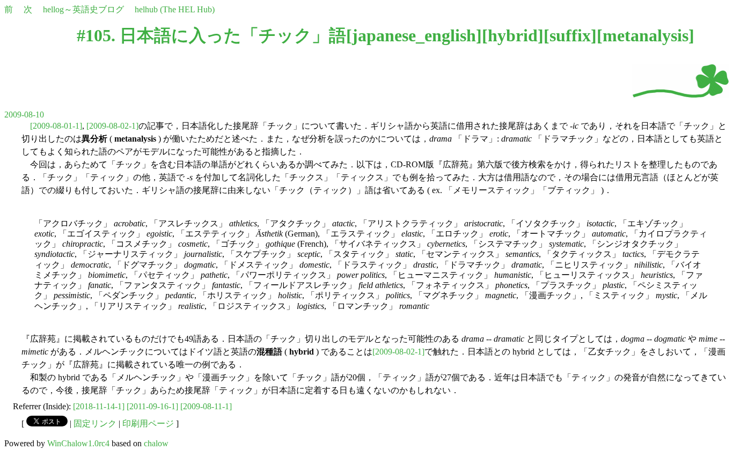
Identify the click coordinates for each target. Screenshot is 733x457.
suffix (570, 35)
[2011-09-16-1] (152, 406)
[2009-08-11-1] (206, 406)
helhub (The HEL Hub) (175, 9)
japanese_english (414, 35)
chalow (156, 443)
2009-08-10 (24, 114)
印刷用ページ (148, 423)
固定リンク (95, 423)
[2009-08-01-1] (56, 125)
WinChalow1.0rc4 (78, 443)
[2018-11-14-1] (98, 406)
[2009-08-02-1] (112, 125)
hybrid (513, 35)
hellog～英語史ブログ (83, 9)
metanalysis (645, 35)
